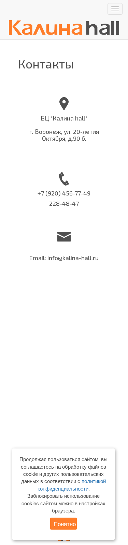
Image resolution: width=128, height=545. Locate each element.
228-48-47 (64, 203)
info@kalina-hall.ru (73, 258)
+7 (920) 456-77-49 (64, 193)
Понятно (65, 523)
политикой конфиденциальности (72, 484)
